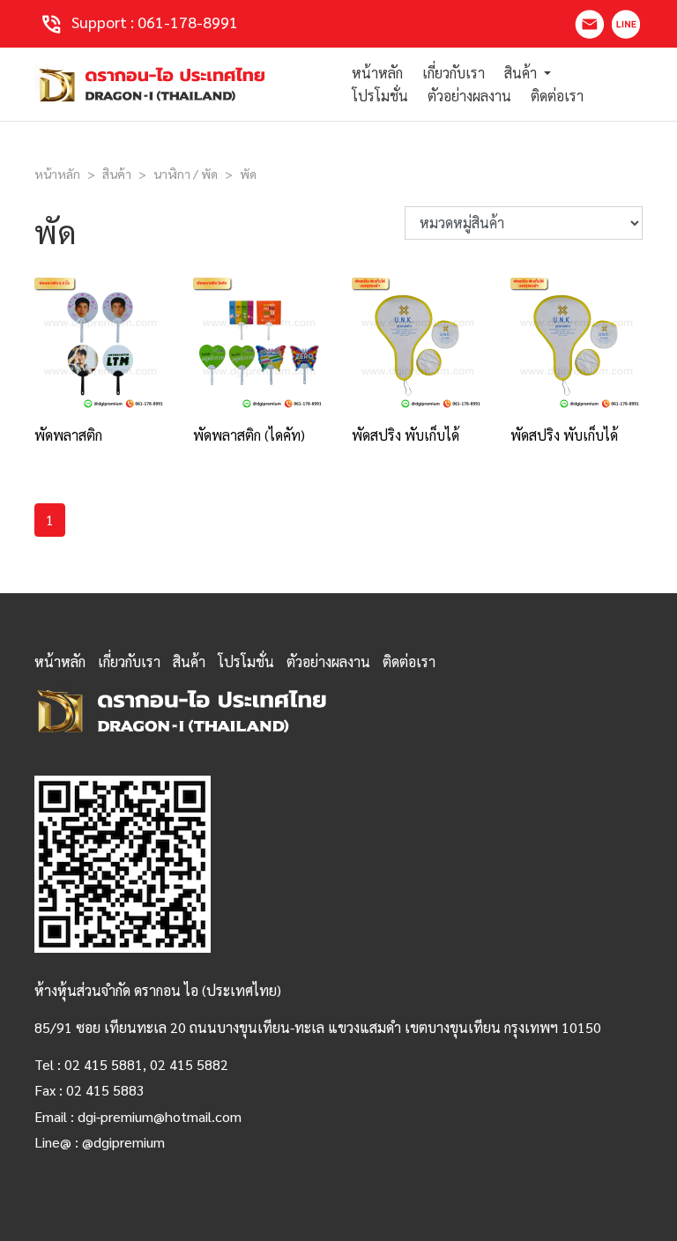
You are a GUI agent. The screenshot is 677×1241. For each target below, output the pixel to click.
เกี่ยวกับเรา (453, 72)
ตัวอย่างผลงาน (469, 95)
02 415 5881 (103, 1064)
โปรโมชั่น (380, 95)
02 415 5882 (189, 1064)
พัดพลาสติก (68, 435)
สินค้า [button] (522, 72)
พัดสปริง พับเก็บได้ (405, 435)
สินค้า (116, 174)
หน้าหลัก (377, 72)
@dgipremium (123, 1142)
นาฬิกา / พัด (185, 174)
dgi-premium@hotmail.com (160, 1116)
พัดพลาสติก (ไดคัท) (249, 435)
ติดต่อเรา (557, 95)
